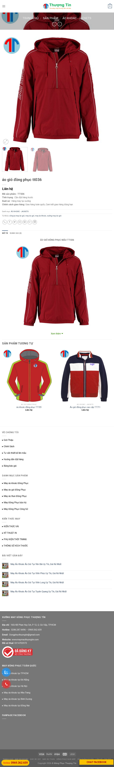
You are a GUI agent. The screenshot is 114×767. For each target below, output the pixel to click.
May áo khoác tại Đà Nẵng (16, 679)
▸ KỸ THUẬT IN (9, 533)
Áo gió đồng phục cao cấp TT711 (85, 407)
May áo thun (49, 759)
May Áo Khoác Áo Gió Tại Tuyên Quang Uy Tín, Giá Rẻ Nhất (38, 591)
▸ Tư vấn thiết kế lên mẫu (14, 453)
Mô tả (5, 233)
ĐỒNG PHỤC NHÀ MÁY (66, 759)
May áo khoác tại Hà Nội (15, 686)
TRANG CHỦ (8, 759)
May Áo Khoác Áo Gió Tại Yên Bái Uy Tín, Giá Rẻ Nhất (35, 564)
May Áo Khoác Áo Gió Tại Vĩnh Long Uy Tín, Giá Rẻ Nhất (37, 582)
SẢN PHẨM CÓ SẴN (85, 759)
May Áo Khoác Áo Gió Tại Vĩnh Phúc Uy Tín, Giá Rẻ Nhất (37, 573)
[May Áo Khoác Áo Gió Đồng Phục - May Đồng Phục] (57, 6)
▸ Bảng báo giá (9, 466)
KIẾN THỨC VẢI (11, 526)
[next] (106, 90)
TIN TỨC (107, 759)
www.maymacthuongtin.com (25, 639)
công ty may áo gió (17, 216)
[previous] (7, 90)
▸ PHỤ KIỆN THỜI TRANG (14, 539)
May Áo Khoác (21, 759)
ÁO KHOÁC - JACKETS (76, 18)
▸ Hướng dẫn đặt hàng (12, 459)
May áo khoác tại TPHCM (16, 673)
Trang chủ (31, 18)
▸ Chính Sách (8, 446)
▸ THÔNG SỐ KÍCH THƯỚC (15, 545)
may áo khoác (40, 216)
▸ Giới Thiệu (7, 440)
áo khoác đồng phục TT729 (28, 407)
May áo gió (35, 759)
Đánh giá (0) (16, 233)
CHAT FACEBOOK (96, 762)
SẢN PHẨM (50, 18)
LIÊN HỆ (99, 759)
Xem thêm (56, 333)
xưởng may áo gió (54, 216)
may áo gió (29, 216)
